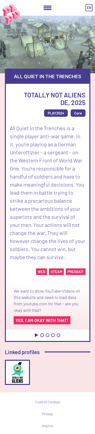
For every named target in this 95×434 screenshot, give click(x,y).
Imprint (47, 426)
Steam (56, 271)
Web (41, 271)
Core (78, 113)
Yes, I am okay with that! (42, 320)
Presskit (75, 271)
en (89, 8)
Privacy (47, 414)
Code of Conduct (47, 402)
